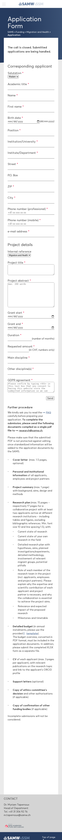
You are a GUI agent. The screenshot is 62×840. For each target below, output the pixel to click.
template (32, 633)
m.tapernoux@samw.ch (17, 815)
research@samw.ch (30, 430)
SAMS (11, 32)
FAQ (48, 412)
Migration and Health (38, 32)
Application (14, 35)
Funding (20, 32)
